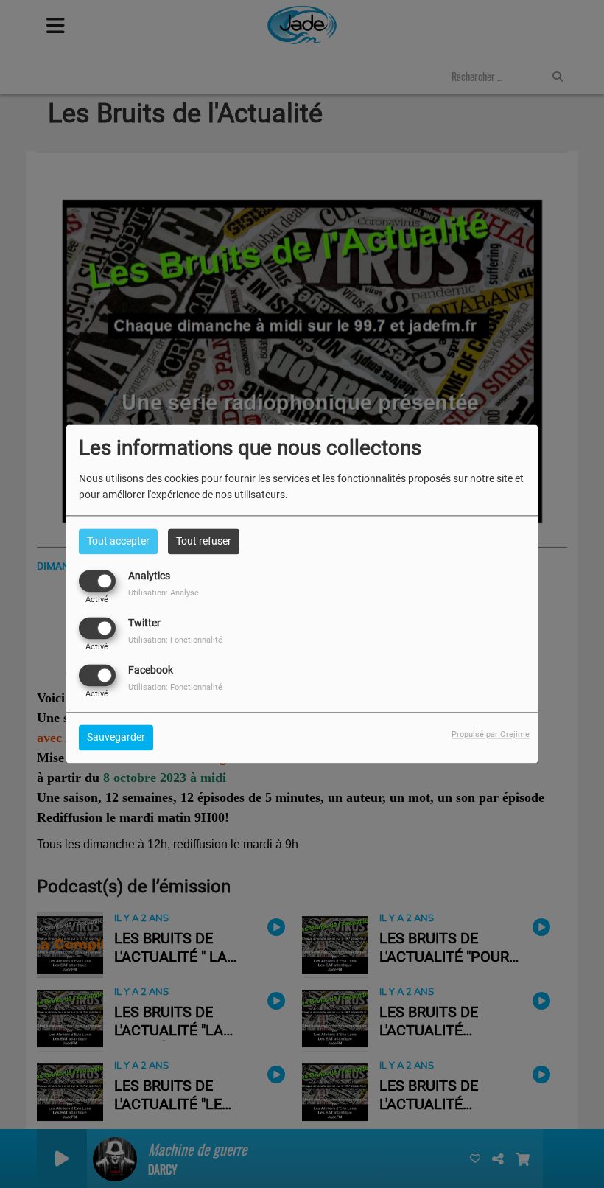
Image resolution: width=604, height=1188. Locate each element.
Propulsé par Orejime (491, 735)
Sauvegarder (116, 738)
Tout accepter (118, 541)
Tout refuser (203, 541)
